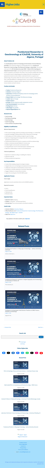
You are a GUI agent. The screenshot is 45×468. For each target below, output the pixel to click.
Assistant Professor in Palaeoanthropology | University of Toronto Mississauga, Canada (20, 399)
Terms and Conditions (23, 449)
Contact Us (23, 446)
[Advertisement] (23, 40)
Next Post (41, 327)
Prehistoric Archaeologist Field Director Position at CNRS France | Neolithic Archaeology (22, 311)
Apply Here (12, 214)
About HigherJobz (23, 444)
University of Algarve (18, 209)
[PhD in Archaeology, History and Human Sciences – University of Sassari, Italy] (20, 365)
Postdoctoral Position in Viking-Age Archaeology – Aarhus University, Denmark (23, 249)
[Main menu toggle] (43, 4)
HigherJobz (13, 4)
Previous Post (7, 327)
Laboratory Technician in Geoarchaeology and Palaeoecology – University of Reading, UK (20, 413)
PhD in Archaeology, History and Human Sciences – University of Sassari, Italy (21, 371)
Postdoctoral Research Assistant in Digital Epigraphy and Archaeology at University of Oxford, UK (23, 280)
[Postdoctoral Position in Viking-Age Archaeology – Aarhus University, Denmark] (20, 421)
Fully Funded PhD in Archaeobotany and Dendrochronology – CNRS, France (20, 385)
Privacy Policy (23, 447)
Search (41, 337)
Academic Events (23, 442)
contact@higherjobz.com (24, 452)
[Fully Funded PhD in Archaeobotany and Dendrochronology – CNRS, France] (20, 379)
